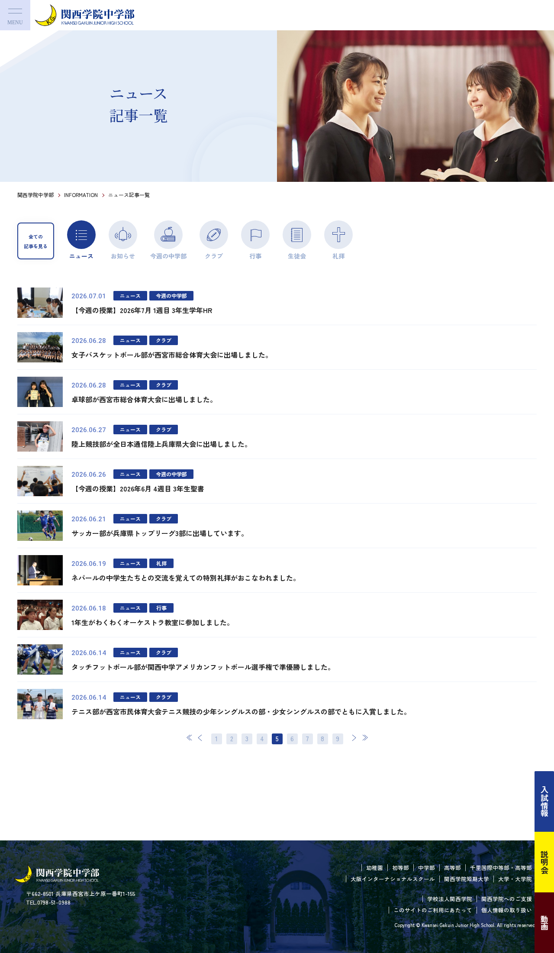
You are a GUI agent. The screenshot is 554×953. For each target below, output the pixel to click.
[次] (354, 737)
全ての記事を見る (36, 241)
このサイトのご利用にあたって (432, 910)
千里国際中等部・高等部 (501, 867)
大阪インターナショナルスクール (393, 879)
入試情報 (544, 801)
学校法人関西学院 (449, 899)
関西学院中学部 (35, 194)
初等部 (400, 867)
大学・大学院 (515, 879)
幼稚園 (374, 867)
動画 (544, 922)
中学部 (426, 867)
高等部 (452, 867)
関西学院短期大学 (466, 879)
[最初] (189, 737)
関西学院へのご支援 (506, 899)
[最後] (365, 737)
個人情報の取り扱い (506, 910)
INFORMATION (81, 194)
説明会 (544, 862)
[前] (200, 737)
